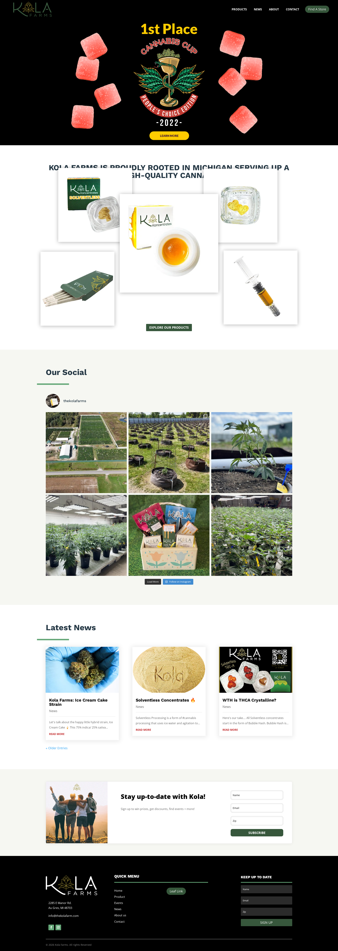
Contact (292, 9)
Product (119, 897)
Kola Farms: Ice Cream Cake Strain (78, 702)
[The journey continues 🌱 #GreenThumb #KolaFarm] (251, 535)
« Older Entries (57, 748)
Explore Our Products (169, 327)
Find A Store (317, 9)
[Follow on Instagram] (58, 927)
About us (120, 915)
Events (118, 903)
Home (118, 891)
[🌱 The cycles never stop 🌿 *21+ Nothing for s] (86, 535)
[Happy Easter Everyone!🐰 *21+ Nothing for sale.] (169, 535)
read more (56, 734)
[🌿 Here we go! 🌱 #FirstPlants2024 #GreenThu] (251, 452)
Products (239, 9)
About (274, 9)
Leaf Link (176, 891)
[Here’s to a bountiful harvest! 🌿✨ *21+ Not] (86, 452)
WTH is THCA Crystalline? (249, 700)
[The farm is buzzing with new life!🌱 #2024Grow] (169, 452)
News (258, 9)
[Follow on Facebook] (51, 927)
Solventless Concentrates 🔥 (166, 700)
